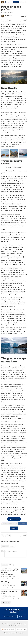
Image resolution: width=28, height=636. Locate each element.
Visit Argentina (8, 15)
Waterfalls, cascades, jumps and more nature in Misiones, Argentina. (10, 570)
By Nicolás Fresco (5, 584)
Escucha (24, 16)
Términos (23, 624)
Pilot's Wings (5, 582)
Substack (6, 633)
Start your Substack (9, 629)
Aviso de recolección (14, 625)
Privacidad (17, 624)
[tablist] (8, 546)
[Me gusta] (2, 20)
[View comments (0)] (6, 20)
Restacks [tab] (12, 546)
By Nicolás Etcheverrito (7, 574)
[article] (14, 573)
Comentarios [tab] (5, 546)
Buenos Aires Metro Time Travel (9, 592)
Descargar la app (21, 629)
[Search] (25, 564)
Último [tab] (11, 564)
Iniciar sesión (23, 2)
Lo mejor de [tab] (5, 564)
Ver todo (4, 602)
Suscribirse (16, 2)
